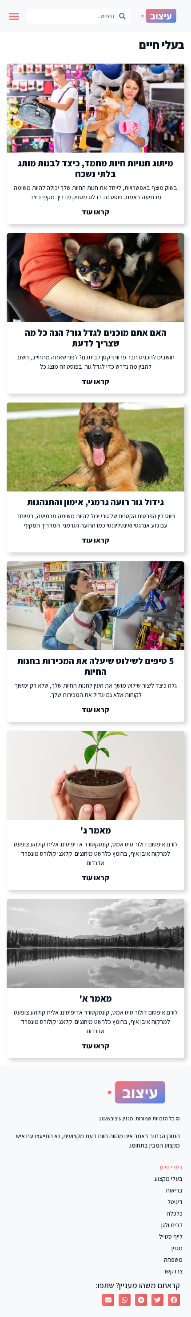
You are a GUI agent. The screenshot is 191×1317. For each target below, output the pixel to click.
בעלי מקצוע (168, 1179)
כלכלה (175, 1213)
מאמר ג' (95, 830)
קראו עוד (95, 212)
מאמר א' (95, 998)
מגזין (177, 1248)
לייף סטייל (171, 1236)
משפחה (173, 1260)
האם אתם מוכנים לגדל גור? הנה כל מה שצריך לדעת (96, 338)
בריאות (174, 1190)
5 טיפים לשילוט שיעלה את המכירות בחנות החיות (95, 666)
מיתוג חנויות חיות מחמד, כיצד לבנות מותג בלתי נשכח (95, 168)
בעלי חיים (171, 1167)
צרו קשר (173, 1271)
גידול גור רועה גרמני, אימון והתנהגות (95, 502)
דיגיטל (175, 1202)
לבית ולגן (172, 1225)
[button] (14, 16)
